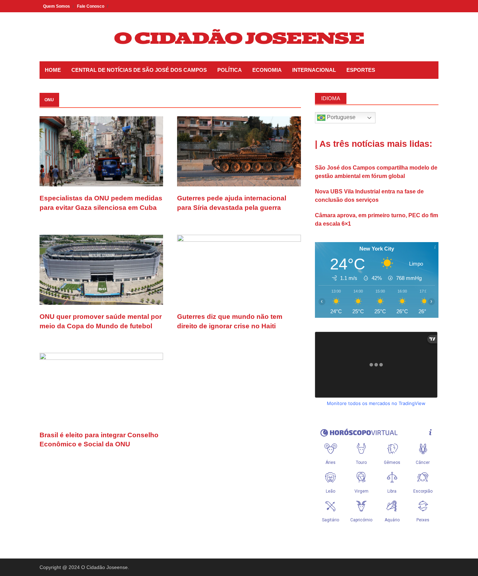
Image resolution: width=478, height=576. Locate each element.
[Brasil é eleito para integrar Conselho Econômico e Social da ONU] (101, 388)
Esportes (360, 70)
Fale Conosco (90, 6)
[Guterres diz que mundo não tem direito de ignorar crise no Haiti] (239, 269)
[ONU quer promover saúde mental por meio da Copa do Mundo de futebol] (101, 269)
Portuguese (340, 117)
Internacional (314, 70)
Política (229, 70)
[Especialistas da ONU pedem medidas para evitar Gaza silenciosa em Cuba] (101, 151)
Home (53, 70)
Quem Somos (56, 6)
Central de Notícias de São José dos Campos (139, 70)
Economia (267, 70)
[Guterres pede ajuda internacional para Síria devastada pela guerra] (239, 151)
